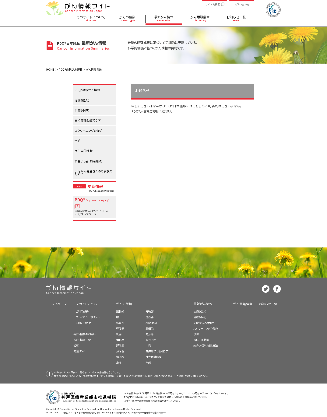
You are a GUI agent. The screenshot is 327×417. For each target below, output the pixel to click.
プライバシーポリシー (88, 317)
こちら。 (204, 375)
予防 (196, 334)
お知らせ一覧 (268, 304)
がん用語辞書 (242, 304)
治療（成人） (200, 311)
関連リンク (79, 351)
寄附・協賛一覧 (82, 340)
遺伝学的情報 (201, 340)
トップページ (58, 304)
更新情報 (95, 186)
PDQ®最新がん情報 (70, 69)
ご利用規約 (82, 311)
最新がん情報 (203, 304)
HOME (50, 69)
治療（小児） (200, 317)
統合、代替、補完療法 (205, 345)
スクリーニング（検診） (205, 328)
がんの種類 (124, 304)
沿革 (76, 345)
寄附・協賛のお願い (84, 334)
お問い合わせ (83, 323)
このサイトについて (86, 304)
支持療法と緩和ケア (204, 323)
